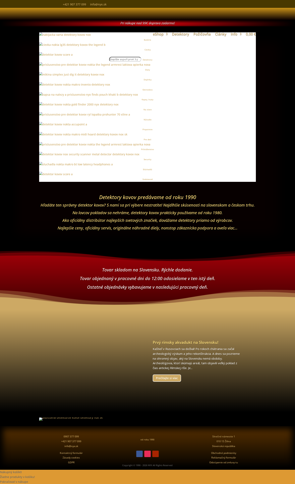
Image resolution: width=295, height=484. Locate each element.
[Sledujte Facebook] (139, 454)
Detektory (180, 34)
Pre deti (147, 139)
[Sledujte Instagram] (147, 454)
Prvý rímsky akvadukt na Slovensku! (185, 342)
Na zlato (147, 109)
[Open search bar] (123, 47)
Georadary (147, 89)
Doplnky (148, 79)
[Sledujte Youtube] (155, 454)
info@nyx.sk (98, 4)
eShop (158, 34)
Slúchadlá (147, 169)
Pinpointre (147, 129)
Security (147, 159)
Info (234, 34)
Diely (147, 69)
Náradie (148, 119)
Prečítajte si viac (167, 378)
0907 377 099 (71, 436)
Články (220, 34)
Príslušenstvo (147, 149)
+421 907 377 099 (74, 4)
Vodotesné (147, 179)
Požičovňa (202, 34)
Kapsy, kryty (147, 99)
